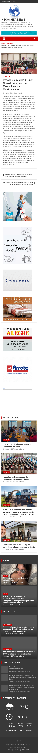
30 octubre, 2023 (8, 93)
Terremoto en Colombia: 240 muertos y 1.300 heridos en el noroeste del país (18, 653)
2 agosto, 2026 (7, 582)
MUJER (6, 560)
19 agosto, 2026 (8, 517)
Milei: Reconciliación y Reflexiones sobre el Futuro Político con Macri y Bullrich (18, 175)
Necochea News (19, 93)
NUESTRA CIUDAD (11, 418)
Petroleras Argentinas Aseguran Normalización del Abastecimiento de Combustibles (18, 183)
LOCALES (6, 439)
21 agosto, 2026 (8, 449)
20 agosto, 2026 (8, 482)
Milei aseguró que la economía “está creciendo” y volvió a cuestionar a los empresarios (21, 687)
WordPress (25, 750)
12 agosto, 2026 (8, 656)
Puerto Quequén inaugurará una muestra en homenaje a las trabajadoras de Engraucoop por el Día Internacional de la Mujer (18, 599)
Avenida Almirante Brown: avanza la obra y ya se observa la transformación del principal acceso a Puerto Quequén (18, 512)
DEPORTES (6, 76)
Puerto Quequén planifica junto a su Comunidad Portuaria (21, 668)
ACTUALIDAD (9, 611)
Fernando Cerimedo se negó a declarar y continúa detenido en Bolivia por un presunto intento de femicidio (18, 629)
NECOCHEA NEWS (13, 19)
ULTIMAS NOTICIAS (11, 663)
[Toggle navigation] (3, 39)
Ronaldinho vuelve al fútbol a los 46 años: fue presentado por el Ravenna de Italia (22, 677)
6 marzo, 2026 (7, 605)
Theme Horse (21, 747)
